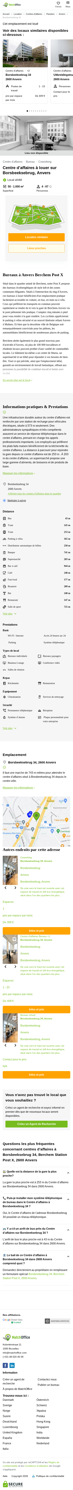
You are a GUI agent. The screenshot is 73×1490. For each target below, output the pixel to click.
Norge (6, 1410)
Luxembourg (10, 1427)
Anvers (62, 14)
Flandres (50, 14)
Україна (41, 1410)
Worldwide (42, 1437)
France (7, 1443)
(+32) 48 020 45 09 (13, 1356)
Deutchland (10, 1421)
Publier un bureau (48, 1384)
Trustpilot (8, 1299)
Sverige (7, 1405)
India (39, 1432)
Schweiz (41, 1405)
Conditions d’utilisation (37, 1466)
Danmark (8, 1399)
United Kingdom (12, 1432)
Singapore (42, 1427)
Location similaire (36, 237)
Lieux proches (36, 248)
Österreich (42, 1399)
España (7, 1437)
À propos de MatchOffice (17, 1389)
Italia (5, 1448)
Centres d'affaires (34, 14)
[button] (44, 44)
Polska (40, 1416)
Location (18, 14)
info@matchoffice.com (15, 1352)
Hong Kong (43, 1421)
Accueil (6, 14)
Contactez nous (47, 1379)
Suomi (7, 1416)
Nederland (42, 1443)
